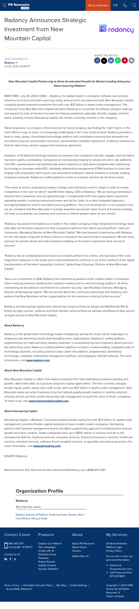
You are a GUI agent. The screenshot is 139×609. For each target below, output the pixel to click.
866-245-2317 (16, 543)
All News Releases (116, 543)
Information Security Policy (37, 585)
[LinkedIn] (6, 559)
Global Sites (79, 556)
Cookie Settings (78, 585)
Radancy (22, 500)
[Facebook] (10, 559)
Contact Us (10, 554)
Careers (76, 551)
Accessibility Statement (19, 589)
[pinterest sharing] (125, 60)
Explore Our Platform (50, 543)
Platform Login (114, 547)
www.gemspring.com (47, 446)
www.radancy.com (38, 360)
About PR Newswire (83, 543)
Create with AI (46, 551)
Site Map (61, 585)
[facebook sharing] (97, 60)
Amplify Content (47, 565)
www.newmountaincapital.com (49, 401)
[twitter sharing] (104, 61)
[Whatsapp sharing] (118, 60)
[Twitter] (15, 559)
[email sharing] (132, 60)
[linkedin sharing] (111, 60)
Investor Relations (48, 569)
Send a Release (98, 5)
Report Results (46, 562)
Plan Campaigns (47, 547)
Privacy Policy (113, 551)
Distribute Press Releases (47, 556)
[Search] (134, 5)
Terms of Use (11, 585)
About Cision (79, 547)
